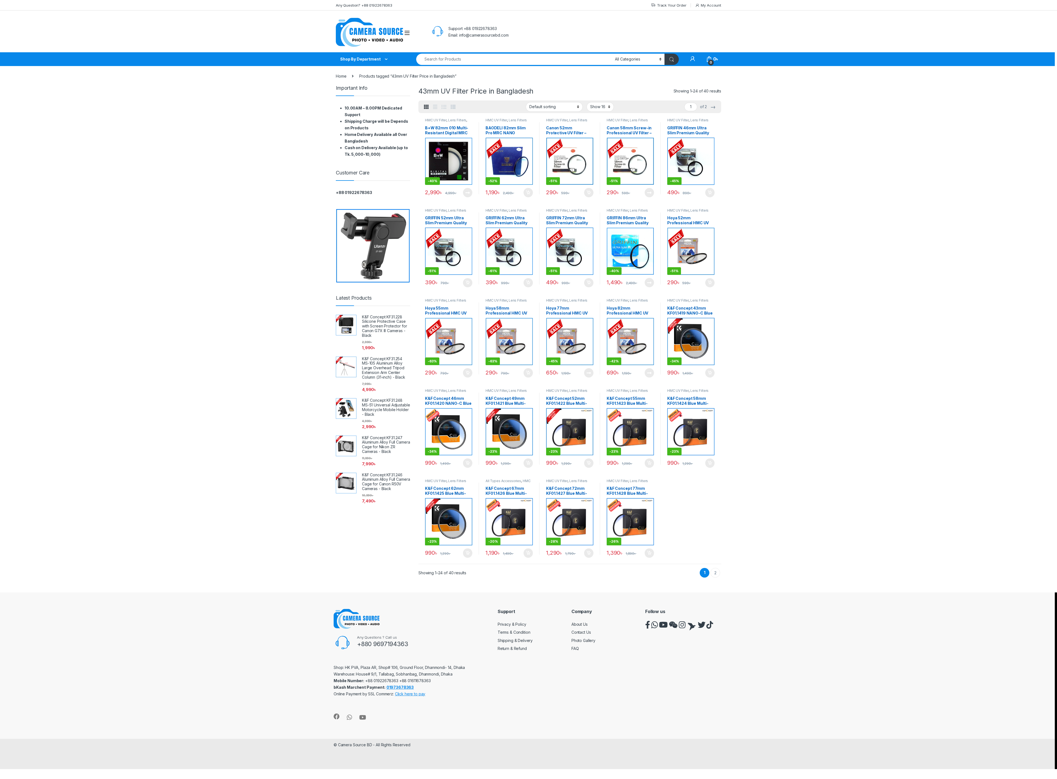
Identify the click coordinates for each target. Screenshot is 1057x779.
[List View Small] (453, 107)
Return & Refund (512, 648)
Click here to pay (410, 693)
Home (341, 76)
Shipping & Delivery (515, 640)
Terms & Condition (514, 632)
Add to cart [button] (528, 192)
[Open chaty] (1041, 764)
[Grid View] (426, 107)
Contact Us (581, 632)
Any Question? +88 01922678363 (364, 5)
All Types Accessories (503, 481)
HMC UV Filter (435, 120)
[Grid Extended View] (435, 107)
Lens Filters (457, 120)
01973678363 (400, 687)
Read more (467, 192)
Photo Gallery (583, 640)
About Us (579, 624)
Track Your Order (671, 5)
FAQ (575, 648)
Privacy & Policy (512, 624)
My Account (711, 5)
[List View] (444, 107)
